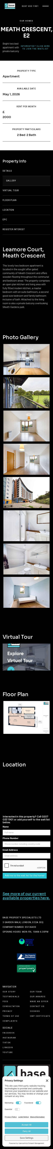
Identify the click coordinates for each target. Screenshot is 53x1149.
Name (6, 826)
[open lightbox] (26, 359)
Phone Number (10, 838)
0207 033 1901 (30, 6)
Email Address (10, 850)
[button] (45, 6)
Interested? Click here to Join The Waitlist (35, 47)
